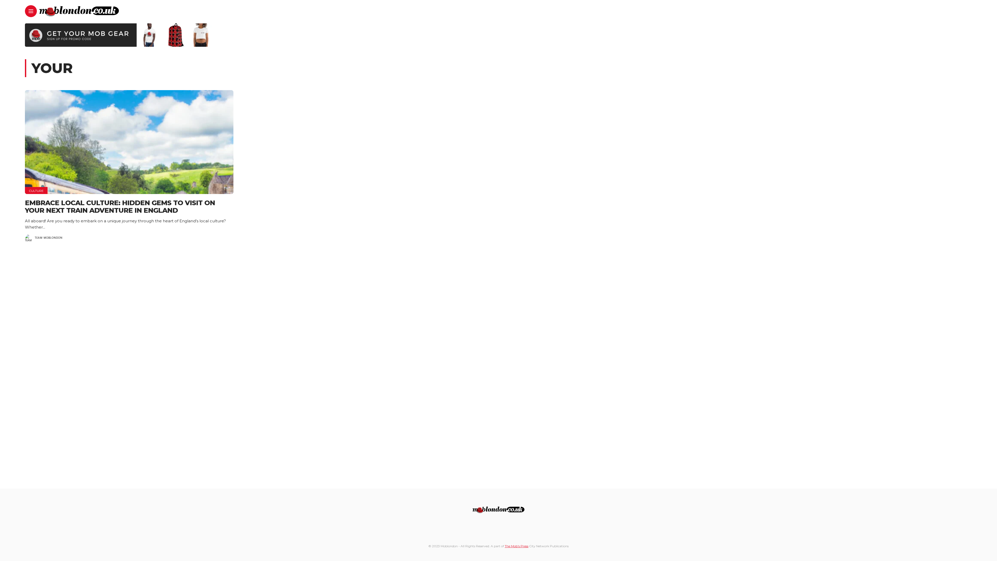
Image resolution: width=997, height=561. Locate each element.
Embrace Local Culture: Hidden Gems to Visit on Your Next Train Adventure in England (120, 207)
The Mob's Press (516, 546)
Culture (36, 191)
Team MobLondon (49, 238)
